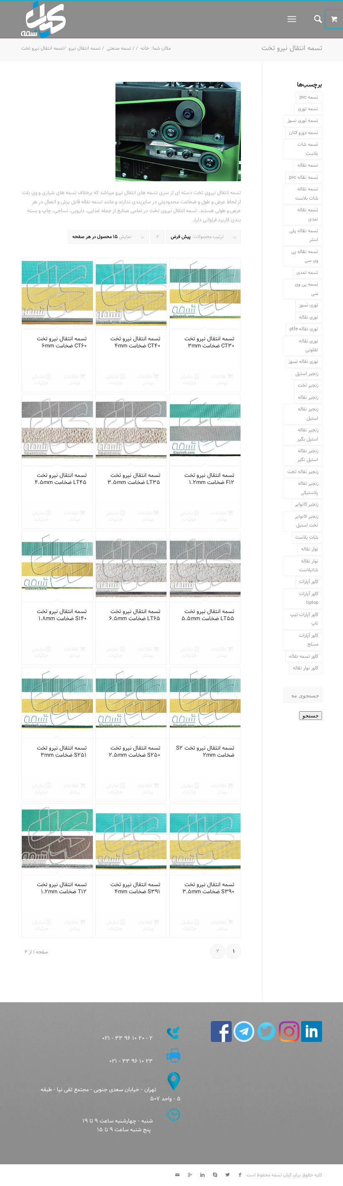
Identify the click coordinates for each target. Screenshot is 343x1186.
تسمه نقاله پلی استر (303, 235)
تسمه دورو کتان (303, 133)
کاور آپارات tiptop (308, 598)
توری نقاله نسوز (303, 361)
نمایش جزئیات (188, 380)
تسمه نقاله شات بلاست (306, 193)
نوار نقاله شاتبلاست (308, 566)
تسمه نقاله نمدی (307, 214)
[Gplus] (190, 1175)
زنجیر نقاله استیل (308, 413)
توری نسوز (308, 305)
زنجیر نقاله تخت (302, 472)
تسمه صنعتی (119, 49)
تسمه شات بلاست (307, 149)
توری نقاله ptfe (303, 329)
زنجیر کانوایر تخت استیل (306, 521)
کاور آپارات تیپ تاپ (304, 619)
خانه (145, 49)
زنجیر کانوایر (306, 504)
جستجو (310, 715)
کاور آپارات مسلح (308, 640)
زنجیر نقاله (308, 397)
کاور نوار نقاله (305, 668)
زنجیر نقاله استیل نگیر (307, 455)
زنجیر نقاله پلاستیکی (308, 488)
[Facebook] (240, 1175)
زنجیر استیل (306, 374)
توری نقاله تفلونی (308, 345)
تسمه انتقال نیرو (85, 49)
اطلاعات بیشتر (219, 380)
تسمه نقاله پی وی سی (304, 256)
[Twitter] (227, 1175)
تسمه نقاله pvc (303, 177)
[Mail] (177, 1175)
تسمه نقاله (307, 165)
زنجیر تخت (308, 385)
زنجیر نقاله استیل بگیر (307, 434)
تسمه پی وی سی (306, 289)
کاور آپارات (308, 581)
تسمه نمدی (307, 272)
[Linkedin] (202, 1175)
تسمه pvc (308, 97)
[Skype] (215, 1175)
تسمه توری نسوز (302, 120)
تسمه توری (308, 109)
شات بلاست (306, 537)
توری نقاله (308, 317)
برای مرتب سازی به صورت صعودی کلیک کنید (157, 238)
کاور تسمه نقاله (303, 656)
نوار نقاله (309, 549)
